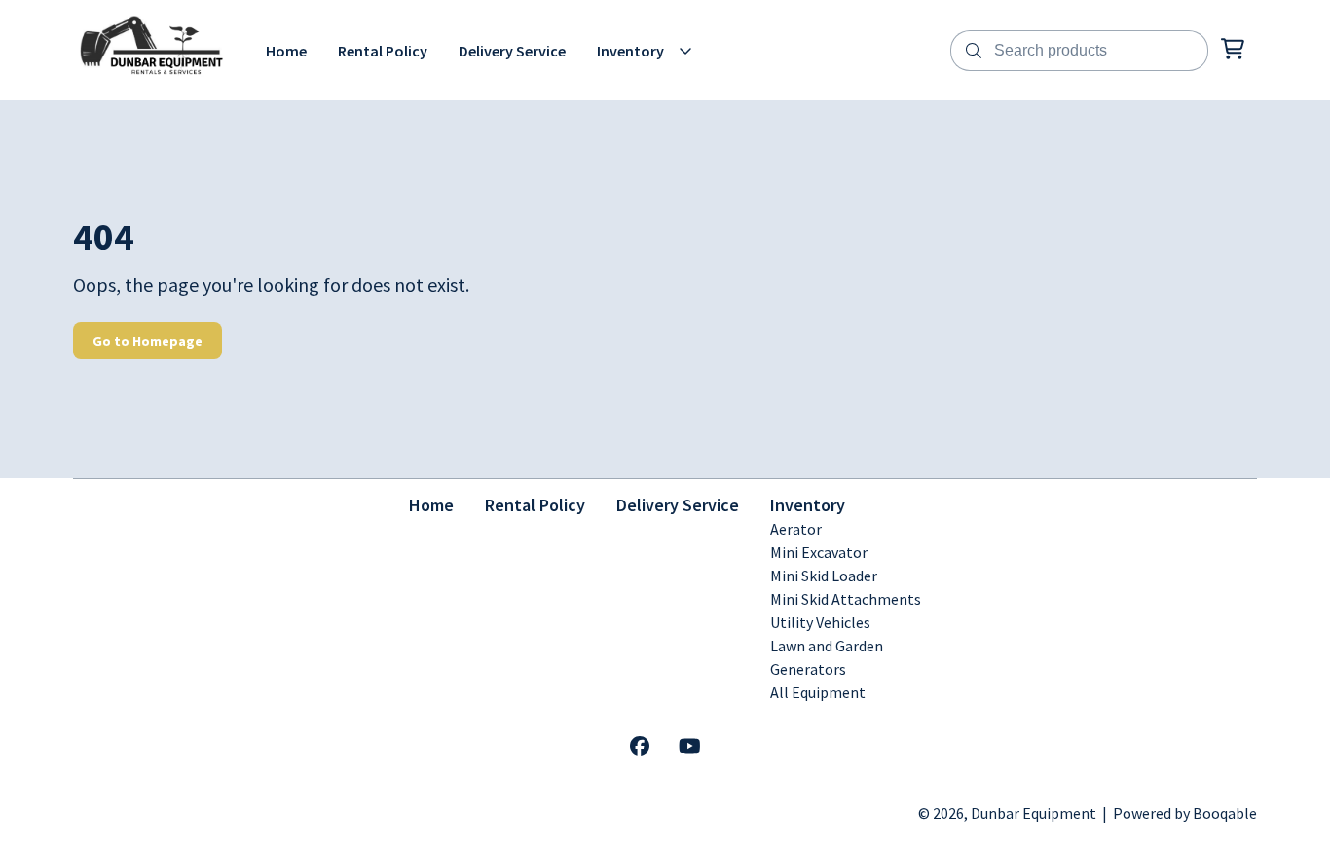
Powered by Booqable (1185, 813)
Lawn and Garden (826, 645)
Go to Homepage (147, 341)
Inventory (807, 505)
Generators (808, 669)
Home (431, 505)
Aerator (796, 528)
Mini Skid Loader (823, 575)
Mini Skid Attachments (845, 599)
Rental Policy (535, 505)
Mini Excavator (819, 552)
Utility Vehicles (820, 622)
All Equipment (818, 692)
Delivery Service (677, 505)
